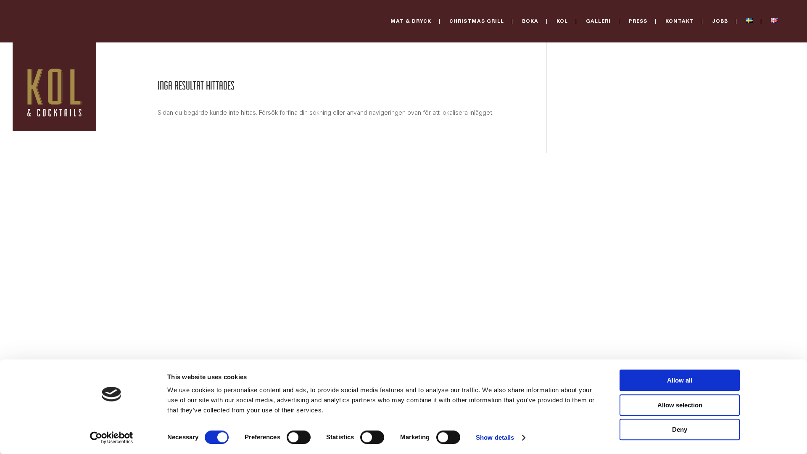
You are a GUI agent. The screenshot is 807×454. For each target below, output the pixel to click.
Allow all (679, 380)
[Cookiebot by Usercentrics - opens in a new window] (111, 437)
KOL (562, 21)
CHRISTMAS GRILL (476, 21)
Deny (679, 429)
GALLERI (598, 21)
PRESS (638, 21)
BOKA (530, 21)
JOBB (720, 21)
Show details (495, 437)
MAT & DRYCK (410, 21)
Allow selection (679, 405)
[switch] (299, 437)
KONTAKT (679, 21)
